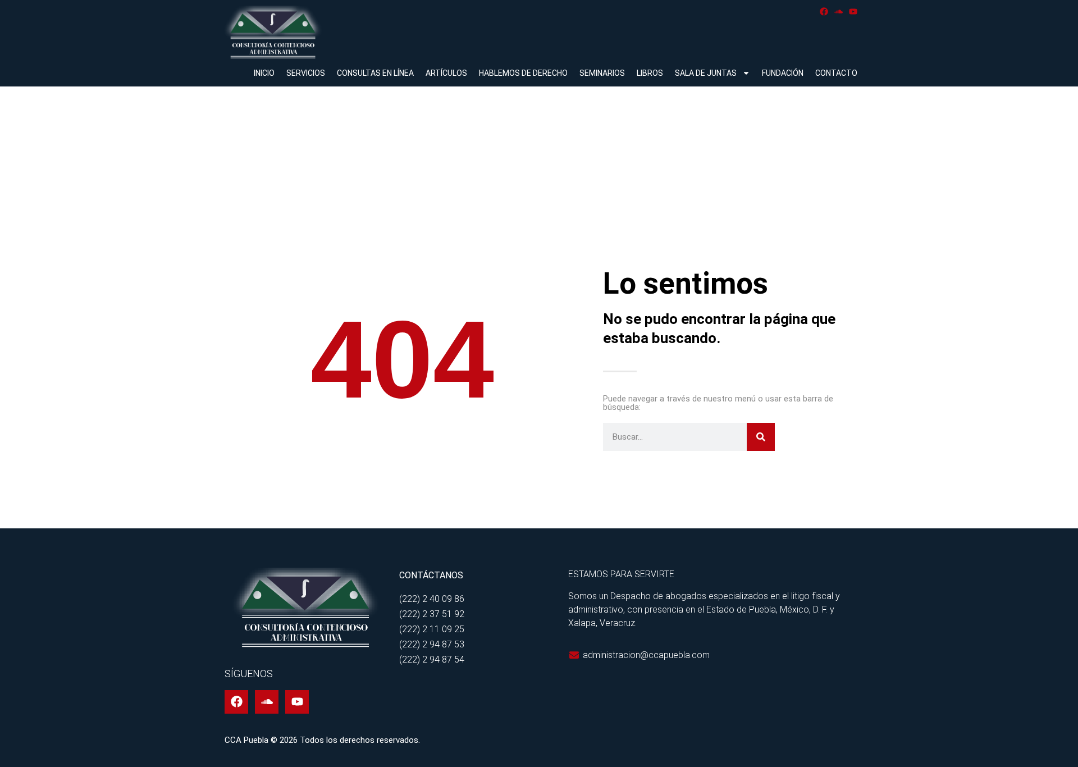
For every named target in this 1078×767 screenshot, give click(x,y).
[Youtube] (853, 11)
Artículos (446, 73)
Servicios (305, 73)
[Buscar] (761, 437)
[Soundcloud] (838, 11)
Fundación (782, 73)
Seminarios (602, 73)
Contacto (836, 73)
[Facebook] (824, 11)
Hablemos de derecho (523, 73)
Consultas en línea (375, 73)
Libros (650, 73)
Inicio (264, 73)
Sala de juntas (706, 73)
